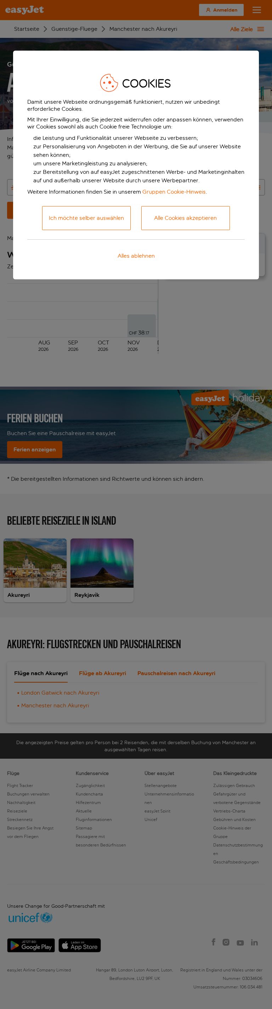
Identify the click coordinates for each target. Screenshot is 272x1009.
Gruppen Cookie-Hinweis (174, 191)
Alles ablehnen (136, 255)
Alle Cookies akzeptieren (185, 218)
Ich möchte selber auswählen (86, 218)
